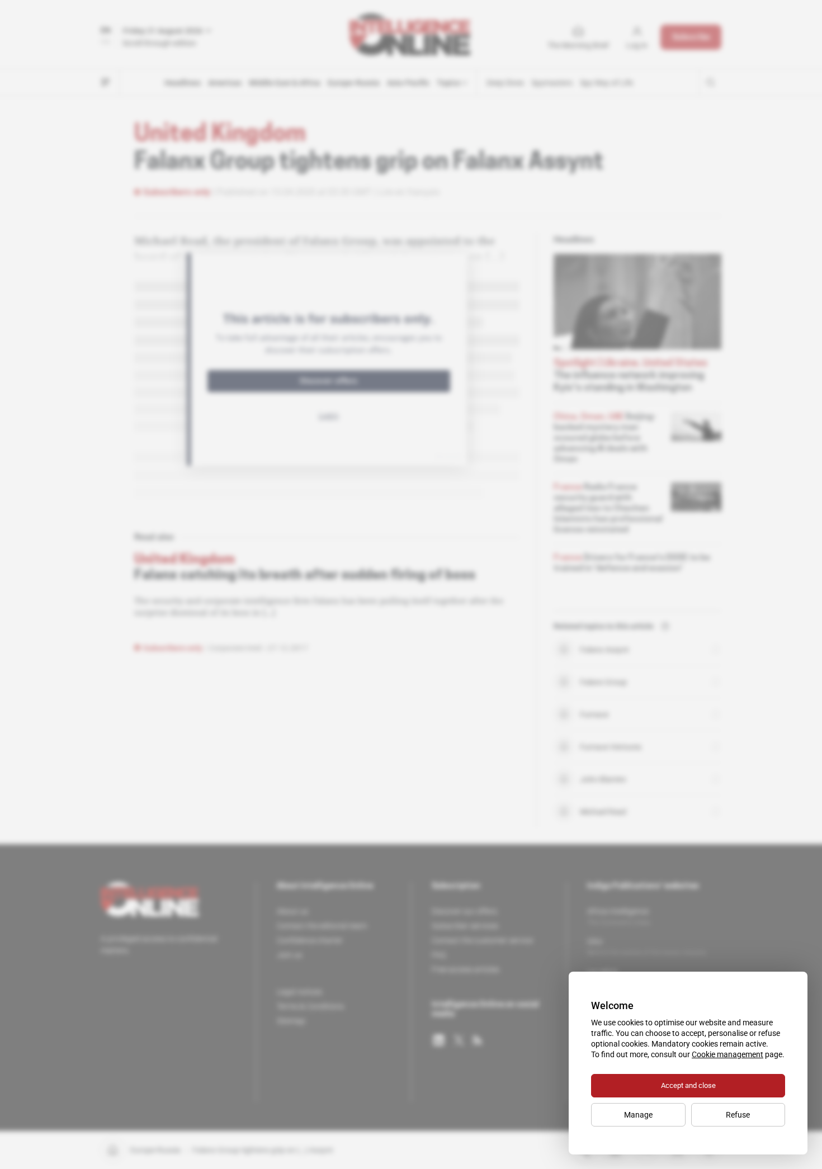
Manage (638, 1114)
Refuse (738, 1114)
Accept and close (688, 1085)
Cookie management (727, 1054)
